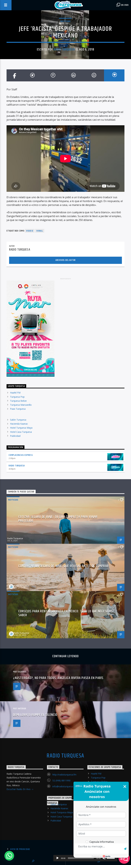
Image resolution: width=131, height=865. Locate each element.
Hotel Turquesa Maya (21, 427)
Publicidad (15, 435)
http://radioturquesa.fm (64, 774)
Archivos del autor (65, 260)
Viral (39, 230)
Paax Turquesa (18, 408)
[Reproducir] (57, 858)
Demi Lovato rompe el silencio (35, 715)
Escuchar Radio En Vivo (19, 789)
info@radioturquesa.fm (64, 786)
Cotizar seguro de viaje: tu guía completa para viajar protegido (57, 518)
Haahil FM (15, 392)
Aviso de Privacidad (20, 849)
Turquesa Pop (17, 396)
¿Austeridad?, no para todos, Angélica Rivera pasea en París (58, 678)
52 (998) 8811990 (61, 780)
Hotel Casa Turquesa (21, 431)
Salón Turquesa (18, 419)
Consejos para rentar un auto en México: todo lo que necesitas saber (65, 613)
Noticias (65, 21)
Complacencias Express (21, 455)
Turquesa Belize (18, 400)
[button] (9, 856)
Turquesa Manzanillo (21, 404)
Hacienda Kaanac (19, 423)
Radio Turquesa (64, 49)
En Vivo (125, 5)
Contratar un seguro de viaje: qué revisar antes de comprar (63, 566)
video (29, 230)
